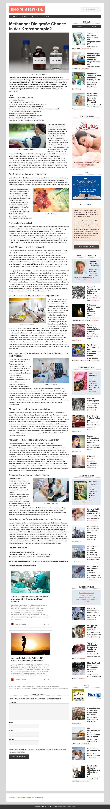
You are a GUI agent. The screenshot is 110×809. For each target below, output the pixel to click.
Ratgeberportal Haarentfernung (86, 597)
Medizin (56, 686)
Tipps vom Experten (26, 9)
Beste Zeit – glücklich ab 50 (93, 749)
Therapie (61, 688)
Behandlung (20, 688)
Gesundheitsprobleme (47, 686)
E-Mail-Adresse (14, 731)
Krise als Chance (91, 457)
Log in (73, 806)
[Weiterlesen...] (86, 48)
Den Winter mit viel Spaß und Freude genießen (93, 569)
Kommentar (13, 702)
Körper (40, 688)
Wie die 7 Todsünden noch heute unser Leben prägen (94, 290)
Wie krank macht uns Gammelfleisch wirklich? (93, 328)
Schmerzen (54, 688)
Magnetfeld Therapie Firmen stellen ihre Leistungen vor (94, 76)
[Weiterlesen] (87, 280)
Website (11, 739)
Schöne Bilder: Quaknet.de (86, 593)
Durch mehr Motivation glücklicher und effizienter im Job (93, 769)
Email (75, 239)
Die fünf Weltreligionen (93, 399)
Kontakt (32, 797)
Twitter (94, 26)
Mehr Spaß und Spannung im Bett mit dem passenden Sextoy (93, 667)
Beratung (27, 688)
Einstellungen (39, 797)
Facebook (79, 26)
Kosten (45, 688)
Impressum (12, 797)
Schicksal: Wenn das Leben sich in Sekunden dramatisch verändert (94, 310)
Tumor (66, 688)
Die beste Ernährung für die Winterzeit (93, 610)
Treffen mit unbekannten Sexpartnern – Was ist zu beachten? (93, 647)
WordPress (68, 806)
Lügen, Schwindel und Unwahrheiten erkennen (93, 439)
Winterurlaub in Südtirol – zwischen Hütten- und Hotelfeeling (93, 550)
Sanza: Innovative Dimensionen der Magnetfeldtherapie (94, 38)
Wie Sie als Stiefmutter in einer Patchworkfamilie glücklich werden (94, 350)
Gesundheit (34, 688)
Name (11, 723)
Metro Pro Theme (49, 806)
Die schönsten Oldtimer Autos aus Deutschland (93, 419)
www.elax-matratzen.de (86, 595)
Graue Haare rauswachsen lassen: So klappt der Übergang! (92, 97)
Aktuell (19, 686)
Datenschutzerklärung (85, 237)
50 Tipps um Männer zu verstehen (92, 627)
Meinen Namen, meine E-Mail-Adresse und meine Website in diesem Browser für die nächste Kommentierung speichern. (37, 751)
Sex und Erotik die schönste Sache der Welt (93, 511)
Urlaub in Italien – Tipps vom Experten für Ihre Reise (93, 711)
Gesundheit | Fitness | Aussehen (31, 686)
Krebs (49, 688)
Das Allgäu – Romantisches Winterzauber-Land (93, 529)
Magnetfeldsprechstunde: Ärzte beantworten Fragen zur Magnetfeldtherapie (94, 58)
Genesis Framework (60, 806)
